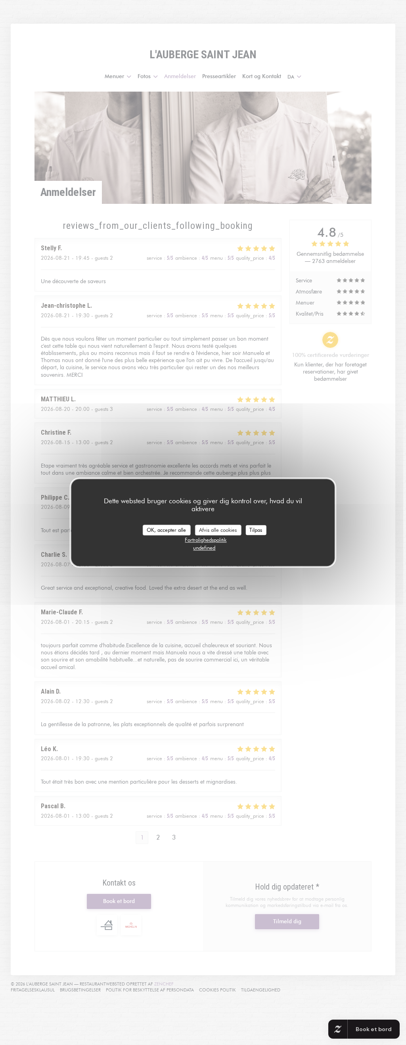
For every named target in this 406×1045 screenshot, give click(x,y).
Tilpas (255, 530)
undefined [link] (204, 548)
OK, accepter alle (166, 530)
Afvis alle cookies (218, 530)
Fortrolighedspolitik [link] (205, 540)
